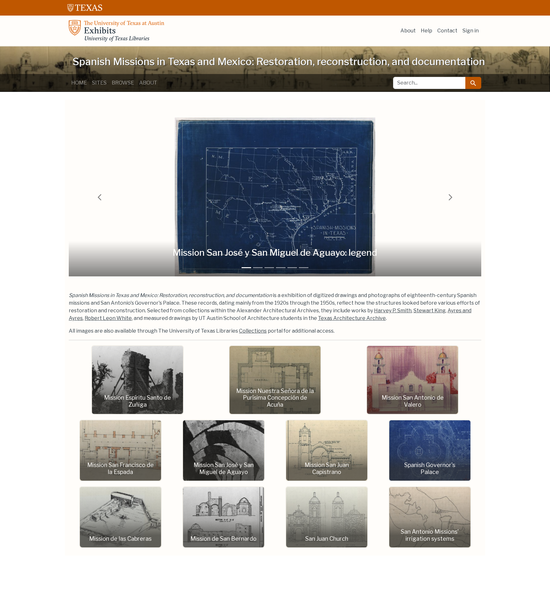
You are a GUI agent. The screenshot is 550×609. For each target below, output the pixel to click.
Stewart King (429, 311)
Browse (123, 83)
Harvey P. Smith (393, 311)
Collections (253, 331)
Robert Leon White (108, 318)
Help (426, 31)
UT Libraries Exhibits (116, 31)
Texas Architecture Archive (352, 318)
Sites (99, 83)
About (408, 31)
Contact (447, 31)
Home (79, 83)
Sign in (470, 31)
